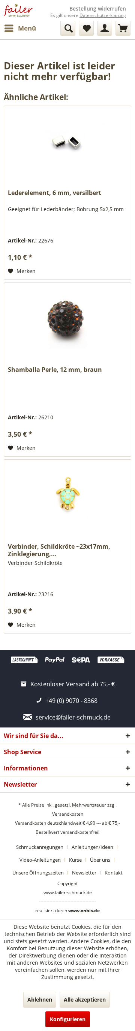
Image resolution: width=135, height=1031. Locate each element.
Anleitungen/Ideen (92, 847)
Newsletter (84, 872)
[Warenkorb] (123, 28)
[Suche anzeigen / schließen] (67, 28)
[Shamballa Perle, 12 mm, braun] (67, 320)
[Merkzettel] (86, 28)
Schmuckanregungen (39, 847)
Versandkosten (67, 814)
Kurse (75, 859)
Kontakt (114, 872)
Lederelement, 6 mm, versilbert (54, 193)
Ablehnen (39, 999)
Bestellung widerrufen (97, 8)
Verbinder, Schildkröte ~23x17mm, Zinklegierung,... (59, 550)
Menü (27, 28)
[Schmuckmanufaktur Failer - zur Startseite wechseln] (18, 10)
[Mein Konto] (104, 28)
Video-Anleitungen (40, 859)
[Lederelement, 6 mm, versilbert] (67, 144)
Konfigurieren (68, 1019)
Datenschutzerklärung (103, 15)
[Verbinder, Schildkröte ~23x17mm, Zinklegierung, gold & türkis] (67, 497)
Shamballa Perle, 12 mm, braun (55, 370)
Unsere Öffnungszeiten (38, 872)
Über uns (100, 859)
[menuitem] (20, 28)
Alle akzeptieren (85, 999)
